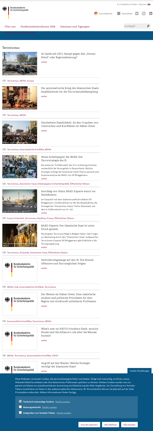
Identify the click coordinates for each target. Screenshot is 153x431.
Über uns (10, 26)
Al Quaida (24, 252)
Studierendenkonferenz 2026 (37, 26)
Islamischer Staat (28, 183)
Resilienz (41, 218)
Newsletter (127, 13)
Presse (50, 218)
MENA (23, 80)
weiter (44, 61)
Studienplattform (128, 4)
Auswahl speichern (89, 424)
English (142, 4)
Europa (30, 80)
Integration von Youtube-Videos (39, 412)
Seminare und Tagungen (74, 26)
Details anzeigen (62, 401)
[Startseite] (15, 13)
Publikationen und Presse (20, 32)
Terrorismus (13, 80)
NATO (55, 355)
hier (74, 392)
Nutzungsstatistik (32, 407)
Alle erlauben (129, 424)
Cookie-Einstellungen (139, 370)
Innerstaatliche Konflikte (32, 149)
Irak (16, 286)
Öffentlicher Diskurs (80, 183)
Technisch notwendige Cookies (38, 401)
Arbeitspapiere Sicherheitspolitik (53, 183)
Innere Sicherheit (15, 218)
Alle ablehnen (110, 424)
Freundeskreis (105, 13)
